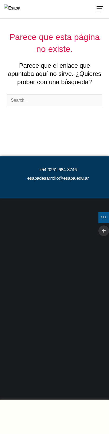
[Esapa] (12, 8)
